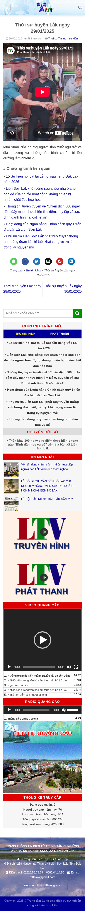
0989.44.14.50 (55, 872)
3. (16, 685)
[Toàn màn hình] (76, 667)
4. (35, 690)
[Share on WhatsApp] (13, 261)
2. (36, 680)
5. (25, 694)
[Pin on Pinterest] (59, 261)
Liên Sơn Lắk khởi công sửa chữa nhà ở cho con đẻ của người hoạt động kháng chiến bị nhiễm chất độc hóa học (40, 194)
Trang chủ (16, 270)
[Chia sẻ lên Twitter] (36, 261)
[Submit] (77, 313)
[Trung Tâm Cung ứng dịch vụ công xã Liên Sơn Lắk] (42, 7)
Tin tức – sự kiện (68, 38)
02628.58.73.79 (33, 872)
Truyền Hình (33, 270)
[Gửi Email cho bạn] (48, 261)
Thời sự (53, 38)
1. (37, 675)
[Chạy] (9, 667)
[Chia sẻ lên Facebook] (25, 261)
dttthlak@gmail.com (42, 877)
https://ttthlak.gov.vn (48, 885)
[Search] (80, 7)
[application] (42, 640)
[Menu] (7, 7)
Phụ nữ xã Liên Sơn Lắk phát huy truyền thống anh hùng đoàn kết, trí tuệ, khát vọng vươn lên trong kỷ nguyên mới (41, 241)
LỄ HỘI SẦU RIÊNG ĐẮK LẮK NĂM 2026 (47, 499)
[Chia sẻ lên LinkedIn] (71, 261)
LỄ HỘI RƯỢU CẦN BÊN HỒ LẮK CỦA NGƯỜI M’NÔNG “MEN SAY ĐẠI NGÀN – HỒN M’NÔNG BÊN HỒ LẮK (48, 486)
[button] (42, 640)
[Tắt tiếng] (69, 667)
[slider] (73, 709)
